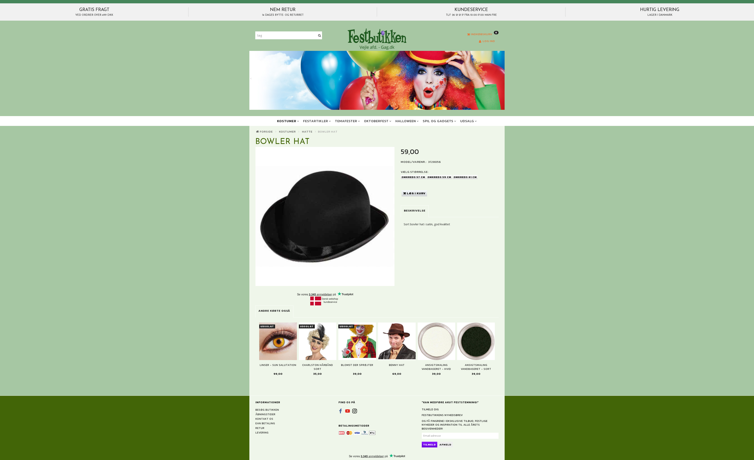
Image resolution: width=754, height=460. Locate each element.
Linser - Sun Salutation (278, 365)
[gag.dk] (377, 39)
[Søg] (319, 35)
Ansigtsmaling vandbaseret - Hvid (436, 367)
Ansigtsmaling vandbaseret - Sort (476, 367)
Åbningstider (265, 414)
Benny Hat (397, 365)
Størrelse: (414, 172)
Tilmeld (429, 444)
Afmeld (445, 444)
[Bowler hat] (325, 216)
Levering (262, 432)
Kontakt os (264, 419)
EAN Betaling (265, 423)
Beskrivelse (414, 210)
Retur (259, 428)
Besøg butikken (267, 410)
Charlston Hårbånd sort (317, 367)
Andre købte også (274, 310)
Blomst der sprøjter (357, 365)
